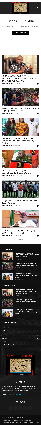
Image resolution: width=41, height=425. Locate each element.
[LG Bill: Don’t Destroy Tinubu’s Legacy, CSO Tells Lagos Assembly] (20, 219)
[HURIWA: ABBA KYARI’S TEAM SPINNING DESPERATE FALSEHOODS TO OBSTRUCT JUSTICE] (20, 64)
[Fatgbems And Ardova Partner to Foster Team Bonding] (20, 189)
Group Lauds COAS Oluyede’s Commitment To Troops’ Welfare (16, 172)
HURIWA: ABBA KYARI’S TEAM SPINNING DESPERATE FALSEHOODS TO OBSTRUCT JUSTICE (19, 78)
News (3, 73)
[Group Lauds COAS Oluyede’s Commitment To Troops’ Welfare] (20, 159)
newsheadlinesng (7, 83)
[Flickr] (20, 408)
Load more (20, 239)
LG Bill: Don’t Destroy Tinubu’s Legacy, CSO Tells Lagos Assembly (18, 231)
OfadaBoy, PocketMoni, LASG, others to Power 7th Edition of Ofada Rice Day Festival (19, 140)
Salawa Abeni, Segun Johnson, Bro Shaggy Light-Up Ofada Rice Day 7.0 (20, 109)
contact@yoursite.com (16, 394)
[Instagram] (25, 408)
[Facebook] (16, 408)
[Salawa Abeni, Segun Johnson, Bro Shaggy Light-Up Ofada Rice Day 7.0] (20, 97)
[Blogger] (11, 408)
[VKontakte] (30, 408)
